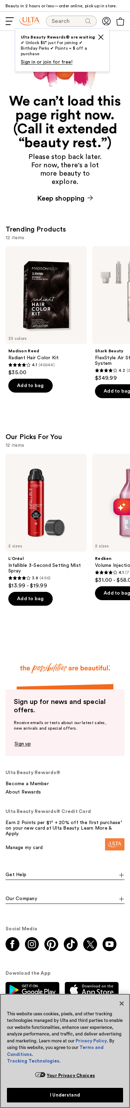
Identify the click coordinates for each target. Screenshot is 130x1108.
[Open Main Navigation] (10, 21)
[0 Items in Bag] (120, 21)
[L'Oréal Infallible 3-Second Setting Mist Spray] (46, 521)
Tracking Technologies (33, 1061)
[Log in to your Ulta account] (106, 21)
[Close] (121, 1003)
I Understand (65, 1095)
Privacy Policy (91, 1041)
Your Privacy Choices (71, 1075)
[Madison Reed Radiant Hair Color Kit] (46, 311)
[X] (101, 37)
